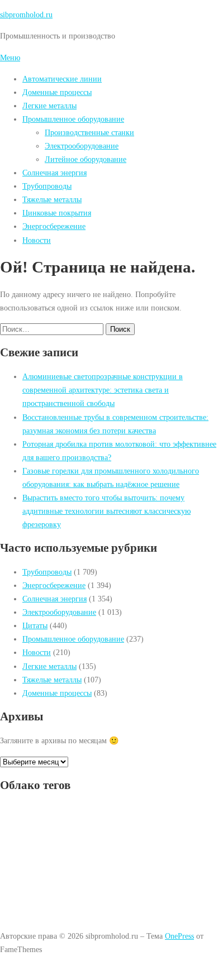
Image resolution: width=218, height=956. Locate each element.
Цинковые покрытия (56, 212)
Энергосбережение (54, 226)
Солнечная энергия (54, 172)
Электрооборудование (82, 145)
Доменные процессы (57, 92)
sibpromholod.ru (26, 14)
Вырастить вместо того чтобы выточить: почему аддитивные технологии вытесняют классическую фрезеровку (106, 511)
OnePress (179, 935)
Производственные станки (89, 132)
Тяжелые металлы (52, 199)
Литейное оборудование (85, 159)
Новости (36, 240)
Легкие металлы (49, 105)
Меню (10, 57)
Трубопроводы (47, 185)
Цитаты (35, 625)
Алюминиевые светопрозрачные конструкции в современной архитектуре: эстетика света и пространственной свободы (102, 390)
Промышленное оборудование (73, 118)
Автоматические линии (62, 78)
